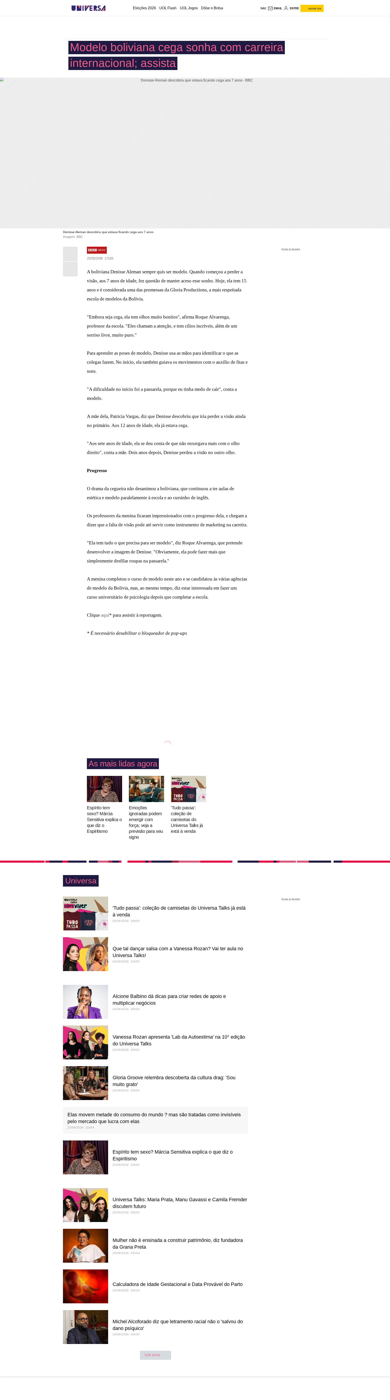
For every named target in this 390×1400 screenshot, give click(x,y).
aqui (105, 615)
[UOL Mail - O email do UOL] (275, 8)
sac (263, 8)
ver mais (152, 1355)
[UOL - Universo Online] (109, 8)
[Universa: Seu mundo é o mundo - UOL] (88, 8)
